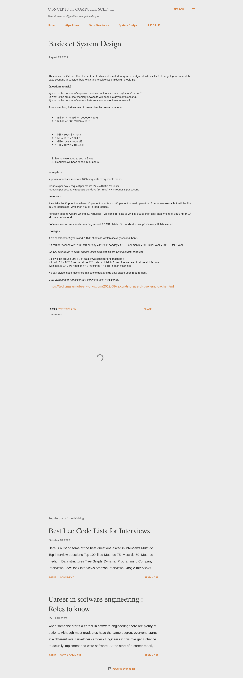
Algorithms (72, 25)
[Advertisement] (95, 425)
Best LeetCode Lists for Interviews (99, 530)
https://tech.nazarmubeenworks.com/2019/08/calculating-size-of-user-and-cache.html (111, 286)
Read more (151, 577)
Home (51, 25)
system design (67, 309)
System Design (128, 25)
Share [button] (148, 309)
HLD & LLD (153, 25)
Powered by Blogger (123, 668)
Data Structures (99, 25)
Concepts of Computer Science (81, 9)
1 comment (67, 577)
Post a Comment (70, 655)
